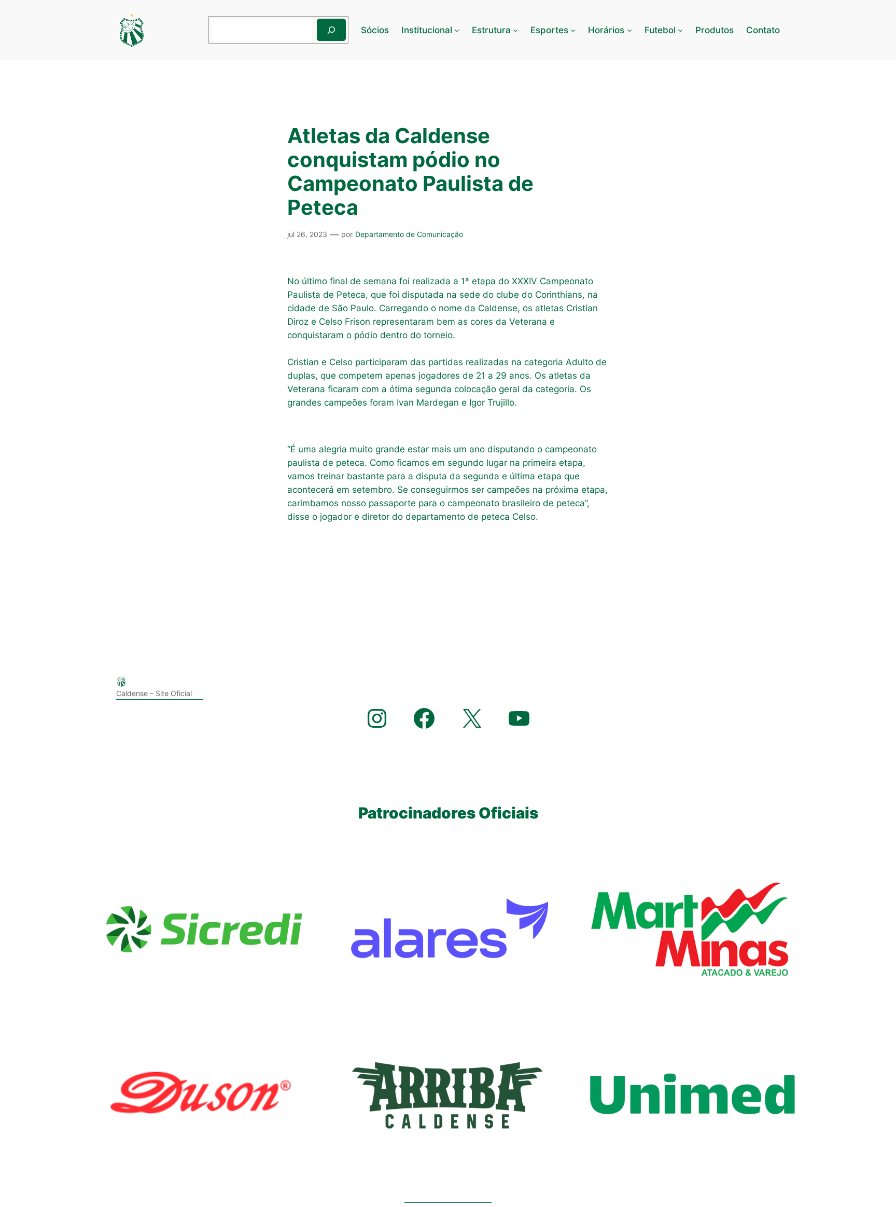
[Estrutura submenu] (515, 30)
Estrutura (491, 30)
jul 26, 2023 (307, 234)
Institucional (426, 30)
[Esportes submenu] (573, 30)
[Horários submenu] (629, 30)
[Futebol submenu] (680, 30)
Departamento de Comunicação (409, 234)
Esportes (549, 30)
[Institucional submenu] (456, 30)
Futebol (660, 30)
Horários (606, 30)
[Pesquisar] (331, 30)
